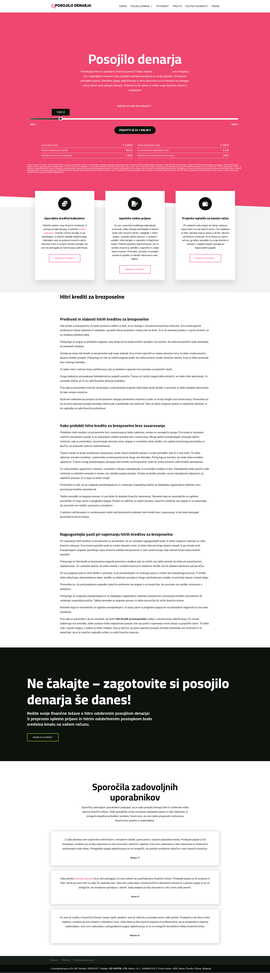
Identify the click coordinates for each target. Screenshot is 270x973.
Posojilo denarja (140, 6)
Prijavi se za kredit (65, 258)
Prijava (215, 6)
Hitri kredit (162, 6)
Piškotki (177, 6)
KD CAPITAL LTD (118, 968)
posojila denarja (162, 71)
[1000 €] (60, 119)
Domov (123, 6)
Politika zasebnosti (196, 6)
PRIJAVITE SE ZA (135, 130)
